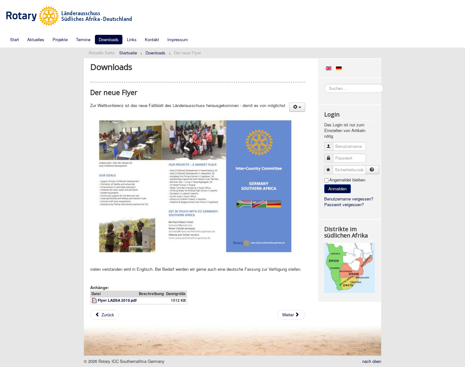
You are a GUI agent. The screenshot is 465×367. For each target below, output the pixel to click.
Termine (83, 39)
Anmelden (337, 189)
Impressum (177, 39)
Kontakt (152, 39)
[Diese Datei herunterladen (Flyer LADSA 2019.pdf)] (94, 300)
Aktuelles (35, 39)
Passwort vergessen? (344, 204)
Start (14, 39)
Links (132, 39)
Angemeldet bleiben (347, 180)
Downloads (109, 39)
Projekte (60, 39)
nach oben (371, 361)
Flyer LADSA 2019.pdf (117, 300)
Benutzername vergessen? (348, 199)
